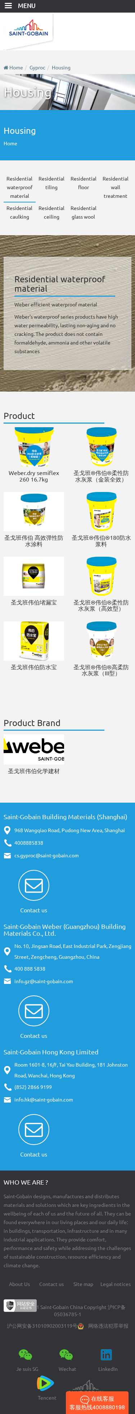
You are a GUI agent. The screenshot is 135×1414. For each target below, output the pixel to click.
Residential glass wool (83, 212)
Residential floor (83, 183)
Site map (83, 1284)
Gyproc (37, 67)
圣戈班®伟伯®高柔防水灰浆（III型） (101, 670)
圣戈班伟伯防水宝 (34, 667)
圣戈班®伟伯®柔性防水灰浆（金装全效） (101, 476)
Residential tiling (51, 183)
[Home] (67, 31)
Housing (61, 67)
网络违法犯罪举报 (108, 1326)
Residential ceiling (51, 212)
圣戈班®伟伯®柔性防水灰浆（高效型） (101, 605)
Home (16, 67)
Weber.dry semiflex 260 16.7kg (34, 476)
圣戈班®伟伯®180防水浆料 (101, 540)
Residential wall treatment (116, 187)
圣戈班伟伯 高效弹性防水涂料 (33, 540)
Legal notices (115, 1284)
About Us (19, 1284)
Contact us (33, 910)
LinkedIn (108, 1369)
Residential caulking (19, 212)
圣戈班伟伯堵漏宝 (34, 602)
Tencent (47, 1398)
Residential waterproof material (19, 187)
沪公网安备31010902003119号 (42, 1326)
